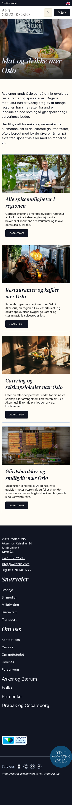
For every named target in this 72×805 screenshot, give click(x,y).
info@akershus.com (15, 564)
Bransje (7, 590)
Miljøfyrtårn (10, 605)
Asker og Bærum (19, 679)
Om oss (7, 647)
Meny (62, 12)
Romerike (12, 696)
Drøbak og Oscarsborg (25, 705)
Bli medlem (10, 597)
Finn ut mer (16, 233)
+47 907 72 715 (13, 558)
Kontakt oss (11, 640)
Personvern (10, 669)
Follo (7, 688)
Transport (9, 620)
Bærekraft (9, 612)
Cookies (8, 662)
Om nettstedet (13, 654)
